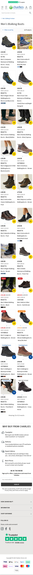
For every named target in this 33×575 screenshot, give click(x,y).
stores (6, 8)
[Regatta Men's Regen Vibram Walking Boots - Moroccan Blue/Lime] (4, 103)
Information (5, 508)
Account (26, 8)
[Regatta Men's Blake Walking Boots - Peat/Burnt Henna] (4, 307)
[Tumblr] (9, 528)
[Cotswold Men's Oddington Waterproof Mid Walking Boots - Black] (2, 376)
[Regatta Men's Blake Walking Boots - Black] (2, 307)
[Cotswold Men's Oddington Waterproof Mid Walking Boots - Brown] (4, 376)
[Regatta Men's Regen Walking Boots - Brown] (2, 103)
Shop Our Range (6, 514)
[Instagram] (2, 528)
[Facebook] (6, 528)
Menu (2, 8)
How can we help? (7, 502)
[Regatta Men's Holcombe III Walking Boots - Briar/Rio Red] (18, 66)
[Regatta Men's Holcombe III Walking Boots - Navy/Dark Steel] (21, 66)
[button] (7, 30)
